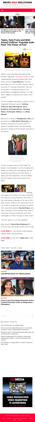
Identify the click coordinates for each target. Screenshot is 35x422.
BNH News (4, 298)
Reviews (31, 418)
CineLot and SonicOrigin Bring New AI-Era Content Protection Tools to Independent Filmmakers (17, 302)
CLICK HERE (5, 231)
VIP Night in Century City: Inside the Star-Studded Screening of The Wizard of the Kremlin (12, 31)
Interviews (16, 418)
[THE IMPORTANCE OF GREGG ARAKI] (17, 260)
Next (34, 26)
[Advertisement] (16, 361)
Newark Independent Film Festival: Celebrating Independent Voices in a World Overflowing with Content (16, 338)
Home (3, 418)
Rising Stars (24, 418)
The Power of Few (21, 77)
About (14, 420)
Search (32, 316)
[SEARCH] (33, 10)
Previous (1, 26)
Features (4, 271)
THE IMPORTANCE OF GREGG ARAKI (15, 274)
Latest (17, 14)
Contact (20, 420)
